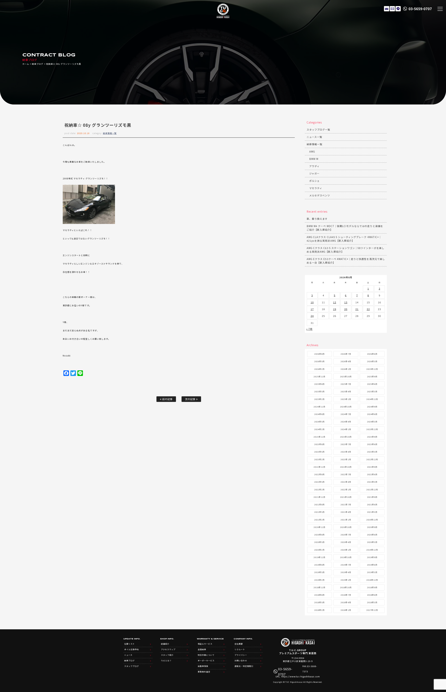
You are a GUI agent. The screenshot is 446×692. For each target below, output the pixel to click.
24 (312, 316)
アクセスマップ (168, 649)
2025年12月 (372, 369)
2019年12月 (372, 549)
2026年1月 (346, 369)
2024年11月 (319, 406)
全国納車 (202, 649)
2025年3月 (372, 391)
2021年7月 (346, 504)
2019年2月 (319, 579)
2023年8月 (319, 444)
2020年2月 (319, 549)
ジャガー (314, 173)
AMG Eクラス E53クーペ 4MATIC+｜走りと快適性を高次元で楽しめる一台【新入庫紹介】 (346, 260)
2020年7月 (346, 534)
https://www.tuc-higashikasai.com (300, 676)
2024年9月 (372, 406)
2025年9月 (372, 376)
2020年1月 (346, 549)
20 (345, 309)
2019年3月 (372, 572)
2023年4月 (346, 451)
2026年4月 (346, 361)
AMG (312, 151)
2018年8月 (319, 594)
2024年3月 (372, 421)
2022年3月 (372, 481)
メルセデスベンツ (319, 195)
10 (312, 302)
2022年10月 (346, 466)
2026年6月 (372, 353)
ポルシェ (314, 180)
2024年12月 (372, 399)
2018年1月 (346, 610)
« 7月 (309, 329)
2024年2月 (319, 429)
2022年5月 (319, 481)
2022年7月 (346, 474)
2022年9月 (372, 466)
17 (312, 309)
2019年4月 (346, 572)
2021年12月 (372, 489)
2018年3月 (372, 602)
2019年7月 (346, 564)
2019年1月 (346, 579)
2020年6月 (372, 534)
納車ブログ (37, 63)
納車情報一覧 (110, 133)
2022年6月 (372, 474)
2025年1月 (346, 399)
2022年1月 (346, 489)
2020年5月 (319, 542)
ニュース (128, 655)
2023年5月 (319, 451)
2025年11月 (319, 376)
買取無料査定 (204, 671)
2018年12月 (372, 579)
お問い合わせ (240, 660)
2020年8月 (319, 534)
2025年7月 (346, 384)
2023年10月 (346, 436)
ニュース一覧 (314, 137)
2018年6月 (372, 594)
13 (345, 302)
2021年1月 (346, 519)
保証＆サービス (205, 643)
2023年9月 (372, 436)
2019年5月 (319, 572)
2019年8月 (319, 564)
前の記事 (167, 399)
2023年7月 (346, 444)
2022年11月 (319, 466)
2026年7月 (346, 353)
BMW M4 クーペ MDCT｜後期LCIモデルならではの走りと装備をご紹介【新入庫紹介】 (345, 227)
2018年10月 (346, 587)
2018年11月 (319, 587)
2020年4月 (346, 542)
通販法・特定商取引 (243, 666)
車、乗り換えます (317, 218)
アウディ (314, 166)
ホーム (25, 63)
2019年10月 (346, 557)
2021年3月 (372, 512)
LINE (398, 8)
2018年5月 (319, 602)
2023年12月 (372, 429)
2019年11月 (319, 557)
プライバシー (240, 655)
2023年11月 (319, 436)
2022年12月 (372, 459)
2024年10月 (346, 406)
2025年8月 (319, 384)
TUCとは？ (166, 660)
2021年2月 (319, 519)
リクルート (239, 649)
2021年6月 (372, 504)
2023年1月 (346, 459)
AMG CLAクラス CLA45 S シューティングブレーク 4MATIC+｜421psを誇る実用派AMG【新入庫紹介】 (344, 238)
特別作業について (206, 655)
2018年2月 (319, 610)
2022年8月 (319, 474)
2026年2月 (319, 369)
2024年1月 (346, 429)
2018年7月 (346, 594)
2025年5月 (319, 391)
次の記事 (190, 399)
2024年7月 (346, 414)
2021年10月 (346, 497)
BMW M (313, 159)
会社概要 (238, 643)
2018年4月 (346, 602)
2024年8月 (319, 414)
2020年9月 (372, 527)
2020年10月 (346, 527)
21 (357, 309)
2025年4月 (346, 391)
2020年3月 (372, 542)
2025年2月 (319, 399)
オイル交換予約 (131, 649)
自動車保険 (203, 666)
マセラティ (315, 188)
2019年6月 (372, 564)
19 (334, 309)
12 (334, 302)
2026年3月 (372, 361)
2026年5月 (319, 361)
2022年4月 (346, 481)
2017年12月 (372, 610)
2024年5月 (319, 421)
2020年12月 (372, 519)
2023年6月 (372, 444)
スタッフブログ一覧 (318, 129)
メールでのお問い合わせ (392, 8)
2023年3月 (372, 451)
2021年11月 (319, 497)
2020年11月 (319, 527)
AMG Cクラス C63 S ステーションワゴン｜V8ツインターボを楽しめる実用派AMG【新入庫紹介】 (345, 249)
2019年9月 (372, 557)
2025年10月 (346, 376)
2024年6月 (372, 414)
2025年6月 (372, 384)
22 (368, 309)
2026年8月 (319, 353)
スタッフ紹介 (167, 655)
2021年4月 (346, 512)
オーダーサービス (206, 660)
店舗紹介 (165, 643)
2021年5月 (319, 512)
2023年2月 (319, 459)
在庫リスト (386, 8)
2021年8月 (319, 504)
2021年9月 (372, 497)
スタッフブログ (131, 666)
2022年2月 (319, 489)
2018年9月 (372, 587)
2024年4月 (346, 421)
